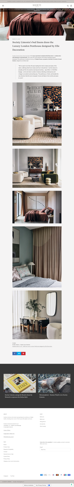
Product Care (7, 447)
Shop (41, 414)
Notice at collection (29, 485)
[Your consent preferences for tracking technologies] (71, 484)
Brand (5, 444)
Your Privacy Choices (41, 485)
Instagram (6, 476)
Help (5, 442)
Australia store (65, 9)
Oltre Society (43, 426)
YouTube (12, 476)
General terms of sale (8, 454)
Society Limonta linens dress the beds (20, 55)
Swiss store (58, 9)
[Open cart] (71, 6)
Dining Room (43, 421)
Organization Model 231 (9, 433)
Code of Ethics (7, 430)
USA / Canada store (51, 9)
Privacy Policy (7, 458)
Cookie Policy (7, 456)
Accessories (42, 424)
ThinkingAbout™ (20, 481)
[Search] (68, 5)
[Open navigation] (3, 5)
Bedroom (42, 416)
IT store (38, 9)
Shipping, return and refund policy (11, 461)
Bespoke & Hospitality (8, 449)
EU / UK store (43, 9)
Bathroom (42, 419)
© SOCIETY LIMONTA (6, 481)
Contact (5, 451)
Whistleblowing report (9, 436)
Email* (41, 447)
